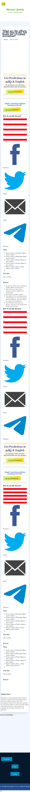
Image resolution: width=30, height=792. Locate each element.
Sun (12, 287)
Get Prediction (7, 759)
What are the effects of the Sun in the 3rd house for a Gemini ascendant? (14, 33)
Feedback (15, 774)
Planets (6, 39)
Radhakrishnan (5, 694)
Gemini (8, 287)
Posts (15, 766)
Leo (22, 287)
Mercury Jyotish (15, 9)
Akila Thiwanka (25, 786)
